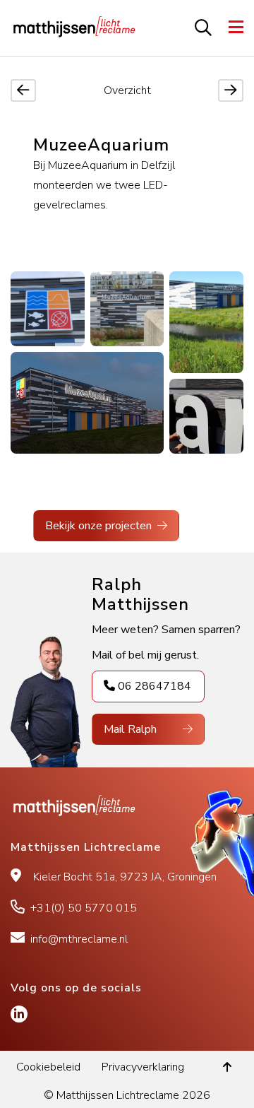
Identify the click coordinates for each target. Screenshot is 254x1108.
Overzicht (127, 90)
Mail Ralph (130, 729)
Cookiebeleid (48, 1067)
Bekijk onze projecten (98, 526)
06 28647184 (154, 686)
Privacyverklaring (143, 1067)
